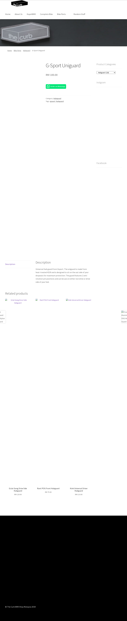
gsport (52, 101)
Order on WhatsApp (57, 86)
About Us (18, 14)
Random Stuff (79, 14)
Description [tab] (10, 264)
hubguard (60, 101)
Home (7, 14)
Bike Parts (61, 14)
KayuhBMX (31, 14)
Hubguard (26, 50)
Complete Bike (46, 14)
